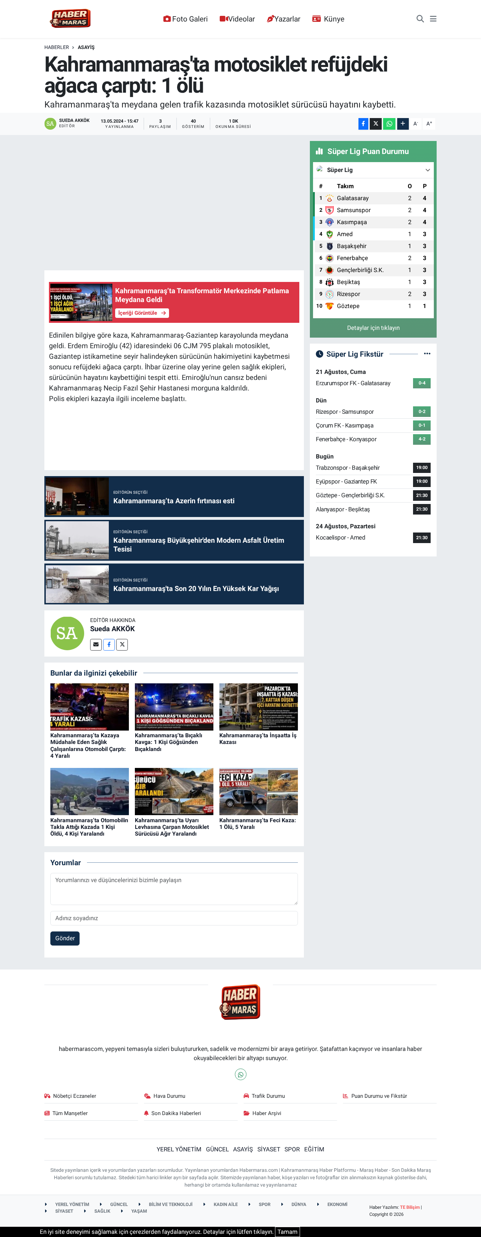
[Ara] (420, 19)
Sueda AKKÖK (112, 628)
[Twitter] (122, 645)
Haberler (56, 47)
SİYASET (268, 1149)
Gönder (65, 938)
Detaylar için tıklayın (373, 327)
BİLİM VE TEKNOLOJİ (170, 1204)
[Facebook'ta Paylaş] (363, 124)
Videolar (241, 18)
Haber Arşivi (266, 1113)
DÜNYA (298, 1204)
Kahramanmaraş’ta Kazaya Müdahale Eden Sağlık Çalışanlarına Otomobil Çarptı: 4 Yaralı (88, 745)
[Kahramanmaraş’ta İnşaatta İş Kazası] (258, 706)
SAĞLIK (101, 1211)
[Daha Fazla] (403, 124)
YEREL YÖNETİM (179, 1149)
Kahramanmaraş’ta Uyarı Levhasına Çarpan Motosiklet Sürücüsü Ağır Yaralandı (172, 827)
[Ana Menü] (433, 19)
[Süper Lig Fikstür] (427, 353)
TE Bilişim (410, 1207)
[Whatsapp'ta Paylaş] (389, 124)
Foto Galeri (190, 18)
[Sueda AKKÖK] (67, 632)
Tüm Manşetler (70, 1113)
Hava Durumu (169, 1096)
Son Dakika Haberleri (176, 1113)
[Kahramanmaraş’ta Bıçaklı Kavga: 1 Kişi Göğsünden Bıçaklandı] (174, 706)
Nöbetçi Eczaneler (74, 1096)
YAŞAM (138, 1211)
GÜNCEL (217, 1149)
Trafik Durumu (268, 1096)
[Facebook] (109, 645)
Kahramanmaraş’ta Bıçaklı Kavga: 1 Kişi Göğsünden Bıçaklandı (168, 742)
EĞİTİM (314, 1149)
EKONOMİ (337, 1204)
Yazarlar (287, 18)
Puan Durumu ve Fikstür (379, 1096)
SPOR (292, 1149)
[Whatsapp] (240, 1074)
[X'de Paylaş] (376, 124)
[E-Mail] (96, 645)
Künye (334, 18)
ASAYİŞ (86, 47)
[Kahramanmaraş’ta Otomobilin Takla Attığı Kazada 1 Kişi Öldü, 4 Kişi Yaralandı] (89, 791)
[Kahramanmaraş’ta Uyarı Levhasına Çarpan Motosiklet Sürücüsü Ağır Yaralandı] (174, 791)
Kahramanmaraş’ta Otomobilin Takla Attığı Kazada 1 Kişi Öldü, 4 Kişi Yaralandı (89, 827)
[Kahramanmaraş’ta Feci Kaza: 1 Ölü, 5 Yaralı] (258, 791)
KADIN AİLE (225, 1204)
